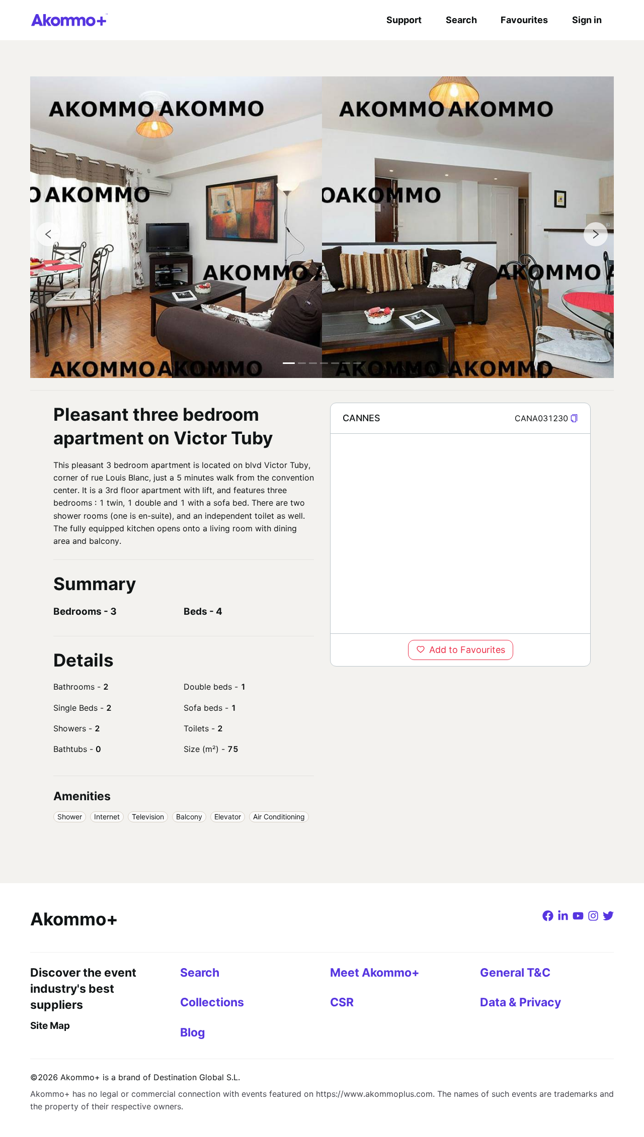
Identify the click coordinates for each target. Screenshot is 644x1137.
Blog (192, 1032)
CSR (342, 1002)
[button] (574, 418)
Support (404, 20)
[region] (460, 533)
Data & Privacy (520, 1002)
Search (461, 20)
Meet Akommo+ (375, 973)
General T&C (515, 973)
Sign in (587, 20)
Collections (212, 1002)
